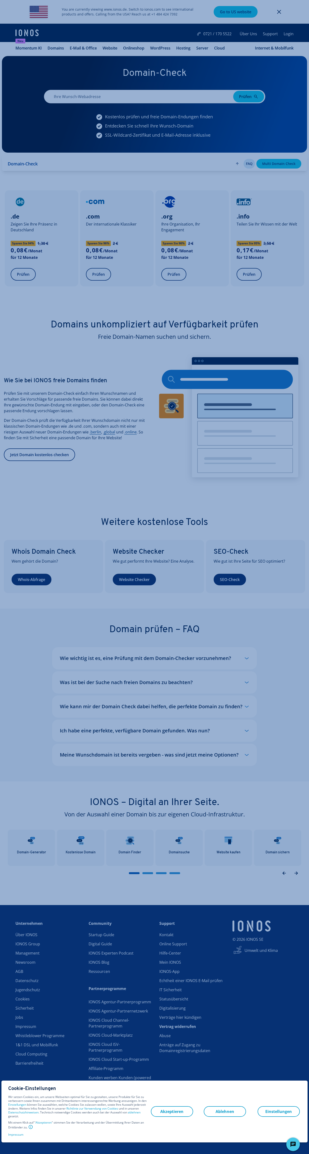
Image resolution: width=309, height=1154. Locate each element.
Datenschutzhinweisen (23, 1112)
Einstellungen (17, 1105)
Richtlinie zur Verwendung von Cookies (92, 1108)
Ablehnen (225, 1111)
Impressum (15, 1135)
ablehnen (134, 1112)
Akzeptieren (43, 1123)
